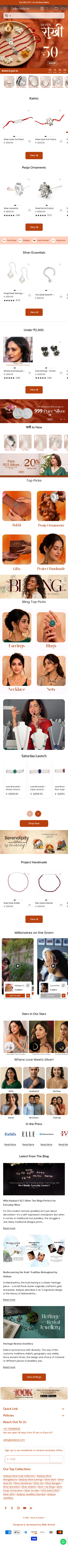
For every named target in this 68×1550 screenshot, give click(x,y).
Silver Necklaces (23, 1483)
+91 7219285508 (11, 1428)
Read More (10, 1144)
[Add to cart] (29, 141)
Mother (57, 1091)
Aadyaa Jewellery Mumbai (31, 1494)
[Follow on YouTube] (24, 1508)
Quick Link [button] (10, 1408)
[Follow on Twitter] (12, 1508)
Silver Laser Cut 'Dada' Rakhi (14, 139)
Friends (57, 1117)
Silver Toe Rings (46, 1486)
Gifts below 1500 (50, 1490)
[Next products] (38, 814)
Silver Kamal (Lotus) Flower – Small (44, 208)
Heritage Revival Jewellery (18, 1343)
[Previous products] (30, 814)
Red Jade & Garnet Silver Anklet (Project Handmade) (44, 903)
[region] (34, 411)
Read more (9, 1228)
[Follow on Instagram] (18, 1508)
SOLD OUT (50, 996)
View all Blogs (34, 1377)
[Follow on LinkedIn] (31, 1508)
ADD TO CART (15, 996)
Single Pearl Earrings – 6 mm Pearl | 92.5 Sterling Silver (14, 293)
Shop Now (34, 823)
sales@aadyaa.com (14, 1439)
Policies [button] (8, 1415)
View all (34, 155)
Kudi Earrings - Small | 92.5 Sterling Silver (45, 371)
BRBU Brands (48, 1524)
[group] (34, 36)
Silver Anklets (29, 1486)
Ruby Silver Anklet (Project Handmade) (13, 903)
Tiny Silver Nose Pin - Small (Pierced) (44, 295)
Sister (11, 1117)
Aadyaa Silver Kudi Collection (19, 1475)
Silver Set (39, 1483)
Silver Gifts (9, 1494)
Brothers (34, 1117)
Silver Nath (50, 1479)
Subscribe (56, 1459)
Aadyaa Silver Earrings (31, 1479)
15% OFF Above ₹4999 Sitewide (34, 2)
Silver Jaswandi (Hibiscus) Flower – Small (12, 208)
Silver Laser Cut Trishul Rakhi (45, 139)
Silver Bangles (53, 1483)
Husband (34, 1091)
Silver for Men (32, 1490)
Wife (11, 1091)
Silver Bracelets (11, 1486)
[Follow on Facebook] (5, 1508)
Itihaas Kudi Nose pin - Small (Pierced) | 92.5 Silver (14, 371)
